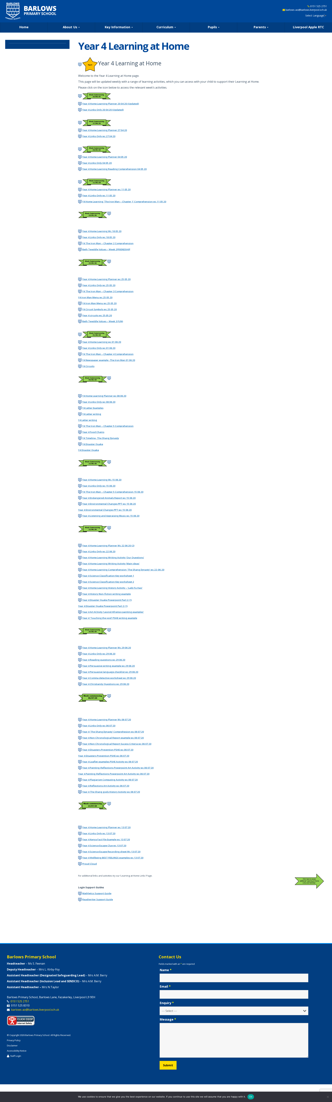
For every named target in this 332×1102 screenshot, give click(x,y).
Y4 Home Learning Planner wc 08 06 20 (104, 395)
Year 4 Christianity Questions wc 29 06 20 (105, 684)
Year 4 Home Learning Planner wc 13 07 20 (106, 827)
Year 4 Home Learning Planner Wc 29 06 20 (106, 647)
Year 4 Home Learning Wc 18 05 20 (101, 231)
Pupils (213, 27)
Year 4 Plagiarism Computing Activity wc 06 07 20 (110, 779)
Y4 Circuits (88, 366)
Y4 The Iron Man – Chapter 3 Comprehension (107, 291)
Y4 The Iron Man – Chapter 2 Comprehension (107, 243)
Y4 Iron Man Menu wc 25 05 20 (95, 297)
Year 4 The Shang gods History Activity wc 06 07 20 (111, 791)
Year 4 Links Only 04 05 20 (97, 162)
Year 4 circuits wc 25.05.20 (97, 315)
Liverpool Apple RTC (308, 27)
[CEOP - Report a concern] (22, 1020)
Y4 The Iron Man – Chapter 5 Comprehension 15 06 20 (112, 491)
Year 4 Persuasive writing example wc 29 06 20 (108, 665)
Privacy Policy (13, 1040)
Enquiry (167, 1003)
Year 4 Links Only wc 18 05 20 (98, 237)
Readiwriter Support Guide (97, 899)
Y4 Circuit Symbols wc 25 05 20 (99, 309)
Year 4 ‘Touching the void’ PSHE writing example (109, 618)
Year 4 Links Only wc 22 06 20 (98, 551)
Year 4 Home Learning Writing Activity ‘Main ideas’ (111, 563)
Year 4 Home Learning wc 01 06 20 (101, 341)
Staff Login (15, 1055)
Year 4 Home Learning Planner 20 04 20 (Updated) (110, 103)
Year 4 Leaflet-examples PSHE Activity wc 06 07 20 (110, 761)
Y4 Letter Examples (92, 408)
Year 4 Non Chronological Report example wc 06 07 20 (113, 737)
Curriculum (165, 27)
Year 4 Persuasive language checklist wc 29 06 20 (110, 671)
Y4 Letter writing (91, 414)
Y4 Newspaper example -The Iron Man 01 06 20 (108, 360)
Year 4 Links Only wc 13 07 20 (98, 833)
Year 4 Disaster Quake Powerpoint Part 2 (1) (107, 600)
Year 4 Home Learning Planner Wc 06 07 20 (106, 719)
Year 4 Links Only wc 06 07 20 (98, 725)
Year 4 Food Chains (93, 432)
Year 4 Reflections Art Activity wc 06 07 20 (105, 785)
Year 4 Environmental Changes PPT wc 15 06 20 (109, 503)
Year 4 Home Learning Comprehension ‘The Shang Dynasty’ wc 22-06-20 (123, 569)
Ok (250, 1096)
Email (165, 986)
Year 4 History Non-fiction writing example (106, 593)
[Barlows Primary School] (31, 11)
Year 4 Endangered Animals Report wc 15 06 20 (109, 497)
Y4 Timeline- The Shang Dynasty (100, 438)
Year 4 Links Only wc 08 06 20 (98, 401)
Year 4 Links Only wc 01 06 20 (98, 348)
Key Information (118, 27)
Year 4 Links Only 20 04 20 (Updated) (103, 109)
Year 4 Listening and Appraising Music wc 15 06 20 (110, 515)
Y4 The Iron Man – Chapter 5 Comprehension (107, 426)
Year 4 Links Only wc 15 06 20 (98, 485)
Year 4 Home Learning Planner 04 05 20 (104, 156)
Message (168, 1019)
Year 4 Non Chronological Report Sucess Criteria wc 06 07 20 (116, 743)
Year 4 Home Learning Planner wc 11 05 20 (106, 189)
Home (24, 27)
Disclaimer (12, 1045)
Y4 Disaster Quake (92, 444)
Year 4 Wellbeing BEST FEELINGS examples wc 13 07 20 (112, 857)
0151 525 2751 (318, 6)
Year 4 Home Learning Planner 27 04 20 (104, 130)
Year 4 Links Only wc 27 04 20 (98, 136)
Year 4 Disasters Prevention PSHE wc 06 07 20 (107, 749)
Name (166, 970)
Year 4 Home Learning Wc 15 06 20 (101, 479)
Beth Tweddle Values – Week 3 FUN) (102, 321)
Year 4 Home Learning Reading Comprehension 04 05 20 (114, 169)
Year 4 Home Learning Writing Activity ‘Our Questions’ (113, 557)
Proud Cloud (89, 863)
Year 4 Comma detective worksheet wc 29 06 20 (109, 678)
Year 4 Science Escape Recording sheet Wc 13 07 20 (111, 851)
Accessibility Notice (16, 1050)
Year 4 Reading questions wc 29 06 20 (103, 659)
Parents (260, 27)
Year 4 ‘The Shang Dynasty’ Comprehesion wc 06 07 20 (113, 731)
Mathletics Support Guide (96, 893)
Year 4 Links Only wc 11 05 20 (98, 195)
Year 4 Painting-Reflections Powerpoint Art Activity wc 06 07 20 (118, 767)
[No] (327, 1097)
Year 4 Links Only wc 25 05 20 (98, 285)
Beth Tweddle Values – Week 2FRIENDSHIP (106, 249)
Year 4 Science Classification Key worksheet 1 (108, 575)
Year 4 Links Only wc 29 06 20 (98, 653)
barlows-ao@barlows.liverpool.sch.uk (306, 9)
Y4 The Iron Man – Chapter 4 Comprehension (107, 354)
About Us (70, 27)
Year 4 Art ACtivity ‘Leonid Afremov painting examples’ (113, 611)
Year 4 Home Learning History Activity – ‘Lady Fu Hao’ (112, 587)
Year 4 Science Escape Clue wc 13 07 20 (104, 845)
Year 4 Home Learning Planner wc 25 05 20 (106, 279)
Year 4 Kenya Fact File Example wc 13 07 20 (106, 839)
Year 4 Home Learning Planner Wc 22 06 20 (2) (108, 545)
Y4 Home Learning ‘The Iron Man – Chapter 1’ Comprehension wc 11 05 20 (124, 201)
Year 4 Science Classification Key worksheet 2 (108, 581)
